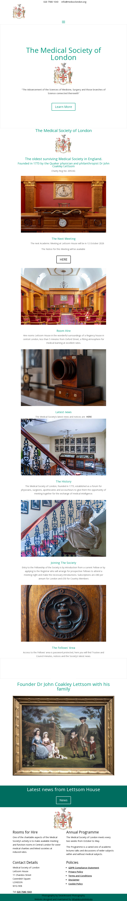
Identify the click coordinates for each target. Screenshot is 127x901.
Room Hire (64, 331)
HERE (63, 259)
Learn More (63, 107)
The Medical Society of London (63, 53)
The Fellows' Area (63, 648)
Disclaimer (73, 879)
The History (63, 481)
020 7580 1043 (51, 1)
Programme (63, 675)
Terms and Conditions (80, 875)
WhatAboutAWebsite (82, 899)
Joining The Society (63, 563)
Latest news (63, 412)
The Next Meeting (64, 238)
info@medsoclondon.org (73, 1)
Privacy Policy (75, 871)
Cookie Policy (75, 883)
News (63, 800)
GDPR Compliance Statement (83, 867)
